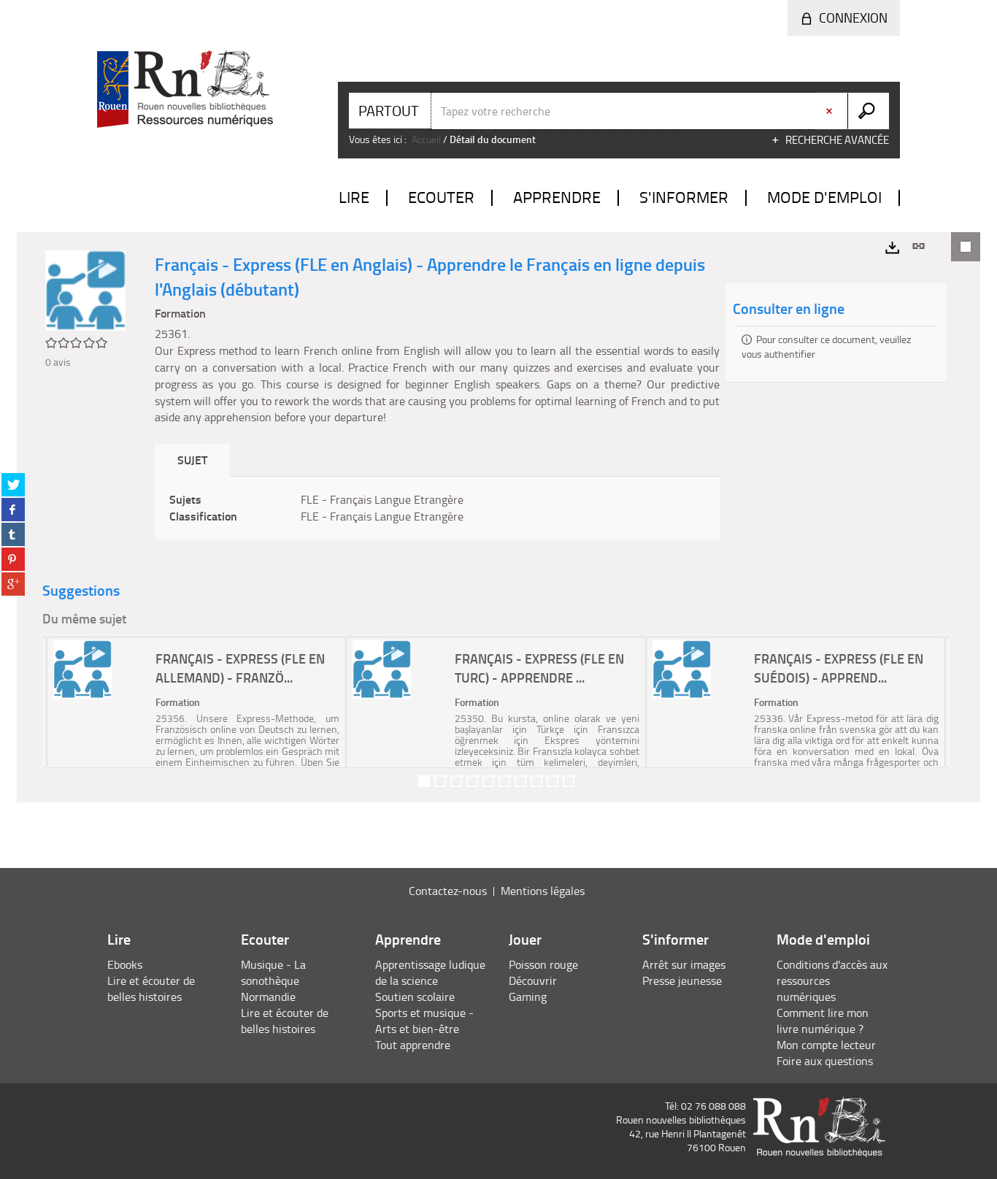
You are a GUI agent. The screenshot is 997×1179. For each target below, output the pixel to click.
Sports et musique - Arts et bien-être (424, 1021)
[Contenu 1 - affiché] (424, 781)
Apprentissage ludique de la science (430, 972)
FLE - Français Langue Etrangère (382, 499)
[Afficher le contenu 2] (440, 781)
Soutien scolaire (415, 996)
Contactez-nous (448, 891)
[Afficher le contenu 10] (568, 781)
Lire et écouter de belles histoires (151, 988)
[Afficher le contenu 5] (488, 781)
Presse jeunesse (682, 980)
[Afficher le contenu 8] (536, 781)
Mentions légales (543, 891)
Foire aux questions (825, 1061)
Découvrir (533, 980)
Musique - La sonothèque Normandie (273, 980)
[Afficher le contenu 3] (456, 781)
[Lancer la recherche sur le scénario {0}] (868, 111)
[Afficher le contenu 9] (552, 781)
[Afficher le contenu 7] (520, 781)
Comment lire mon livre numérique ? (823, 1021)
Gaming (528, 996)
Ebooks (124, 964)
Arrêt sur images (683, 964)
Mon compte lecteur (826, 1045)
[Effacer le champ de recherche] (830, 111)
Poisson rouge (543, 964)
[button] (58, 702)
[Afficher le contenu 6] (504, 781)
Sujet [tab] (192, 459)
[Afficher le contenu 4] (472, 781)
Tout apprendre (412, 1045)
